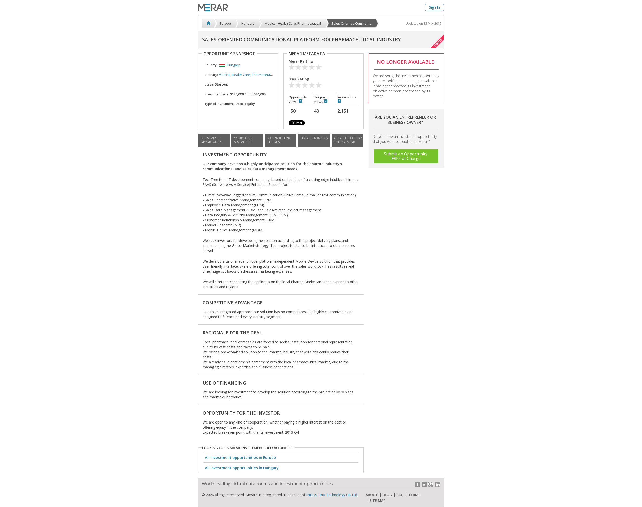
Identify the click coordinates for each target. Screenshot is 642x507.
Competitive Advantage (243, 140)
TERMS (414, 495)
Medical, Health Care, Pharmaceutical (247, 74)
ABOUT (372, 495)
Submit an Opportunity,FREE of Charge (406, 156)
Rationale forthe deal (278, 140)
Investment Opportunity (211, 140)
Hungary (233, 65)
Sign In (434, 7)
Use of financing (314, 138)
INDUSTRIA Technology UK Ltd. (332, 494)
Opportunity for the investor (348, 140)
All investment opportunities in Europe (240, 457)
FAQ (400, 495)
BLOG (387, 495)
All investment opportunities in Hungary (242, 467)
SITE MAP (377, 500)
